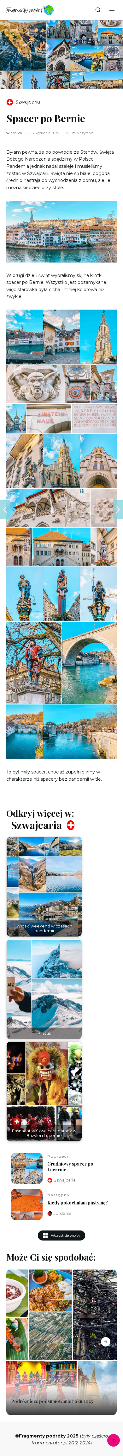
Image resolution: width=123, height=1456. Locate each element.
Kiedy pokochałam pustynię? (77, 1203)
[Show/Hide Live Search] (97, 10)
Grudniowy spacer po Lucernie (70, 1166)
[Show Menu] (112, 10)
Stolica (16, 133)
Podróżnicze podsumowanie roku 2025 (52, 1401)
